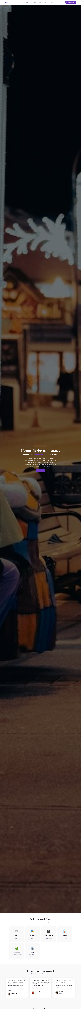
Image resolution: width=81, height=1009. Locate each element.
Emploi (40, 2)
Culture (27, 2)
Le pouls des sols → (70, 2)
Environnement (46, 2)
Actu (23, 2)
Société (52, 2)
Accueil (19, 2)
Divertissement (34, 2)
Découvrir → (40, 470)
